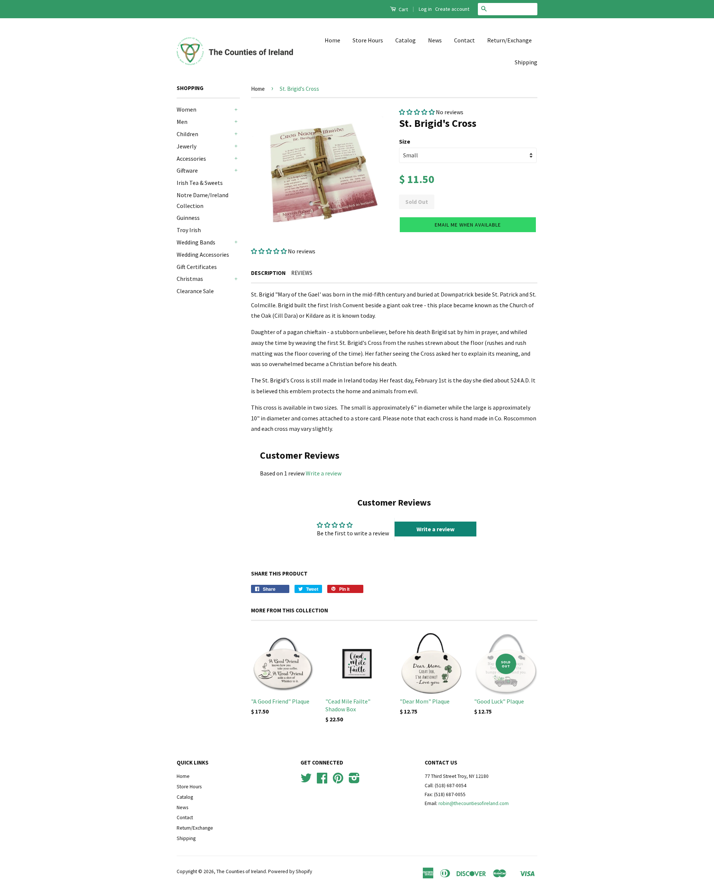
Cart (403, 9)
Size (404, 141)
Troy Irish (189, 230)
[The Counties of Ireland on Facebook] (322, 781)
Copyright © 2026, (196, 871)
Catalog (405, 40)
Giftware (187, 170)
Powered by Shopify (290, 871)
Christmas (190, 278)
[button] (269, 251)
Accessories (191, 158)
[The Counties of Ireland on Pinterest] (338, 781)
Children (187, 134)
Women (186, 109)
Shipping (526, 62)
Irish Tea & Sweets (200, 182)
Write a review (323, 473)
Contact (464, 40)
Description (268, 272)
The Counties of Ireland (241, 871)
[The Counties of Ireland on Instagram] (354, 781)
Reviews (301, 272)
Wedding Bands (196, 242)
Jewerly (186, 146)
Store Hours (368, 40)
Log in (425, 9)
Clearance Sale (195, 291)
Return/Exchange (509, 40)
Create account (452, 9)
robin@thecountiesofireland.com (473, 803)
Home (332, 40)
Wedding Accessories (203, 254)
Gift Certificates (197, 266)
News (435, 40)
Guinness (188, 217)
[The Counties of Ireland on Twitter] (306, 781)
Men (182, 121)
